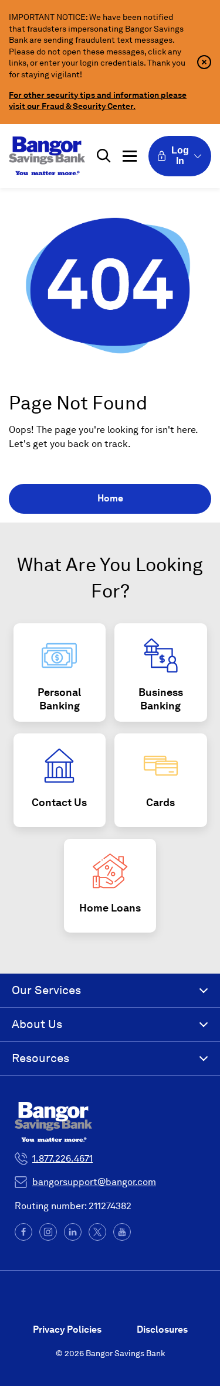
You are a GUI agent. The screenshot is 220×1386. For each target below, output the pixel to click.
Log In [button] (180, 155)
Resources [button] (40, 1058)
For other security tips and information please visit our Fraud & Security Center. (98, 100)
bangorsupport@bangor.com (94, 1181)
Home (110, 498)
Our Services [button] (46, 990)
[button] (104, 156)
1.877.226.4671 (62, 1158)
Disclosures (162, 1329)
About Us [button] (37, 1024)
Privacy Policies (67, 1329)
